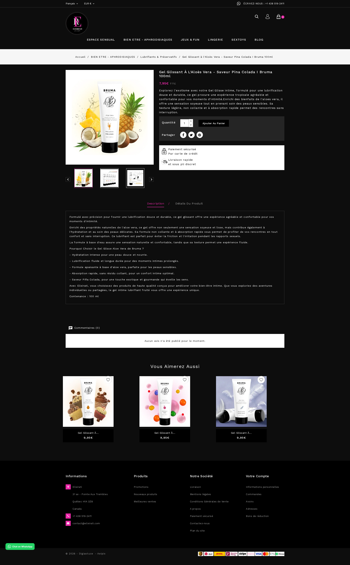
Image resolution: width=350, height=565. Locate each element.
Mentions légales (200, 494)
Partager (183, 135)
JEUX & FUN (190, 39)
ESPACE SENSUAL (101, 39)
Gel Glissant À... (88, 433)
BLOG (258, 39)
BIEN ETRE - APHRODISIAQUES (147, 39)
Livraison (195, 487)
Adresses (251, 508)
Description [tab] (155, 203)
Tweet (191, 135)
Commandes (254, 494)
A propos (195, 508)
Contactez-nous (200, 523)
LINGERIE (215, 39)
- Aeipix (100, 553)
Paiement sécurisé (201, 516)
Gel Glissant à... (164, 433)
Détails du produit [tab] (189, 203)
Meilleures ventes (145, 501)
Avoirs (250, 501)
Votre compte (257, 476)
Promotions (141, 487)
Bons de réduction (257, 516)
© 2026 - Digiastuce (80, 553)
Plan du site (197, 530)
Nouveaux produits (145, 494)
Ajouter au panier (214, 123)
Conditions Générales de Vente (209, 501)
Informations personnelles (262, 487)
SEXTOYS (239, 39)
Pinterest (200, 135)
